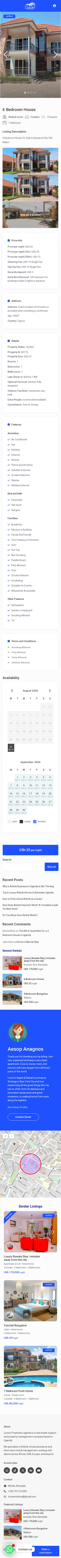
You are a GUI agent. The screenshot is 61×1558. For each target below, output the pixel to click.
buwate (28, 964)
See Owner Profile (17, 1107)
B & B (18, 1264)
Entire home (28, 1264)
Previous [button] (5, 56)
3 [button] (31, 93)
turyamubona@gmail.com (22, 1496)
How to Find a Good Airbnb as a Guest (22, 899)
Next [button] (55, 56)
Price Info (17, 240)
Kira (35, 964)
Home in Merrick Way (27, 942)
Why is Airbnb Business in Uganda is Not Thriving (28, 886)
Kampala (42, 964)
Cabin (6, 1329)
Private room (18, 1395)
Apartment (9, 1264)
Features (16, 424)
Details (15, 341)
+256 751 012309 (17, 1491)
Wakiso (27, 997)
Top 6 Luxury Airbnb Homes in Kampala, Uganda (28, 892)
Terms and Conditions (24, 641)
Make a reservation (45, 1551)
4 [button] (35, 93)
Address (16, 301)
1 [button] (25, 93)
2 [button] (28, 93)
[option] (30, 55)
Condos (35, 116)
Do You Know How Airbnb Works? (20, 915)
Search (7, 859)
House (7, 1395)
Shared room (15, 116)
